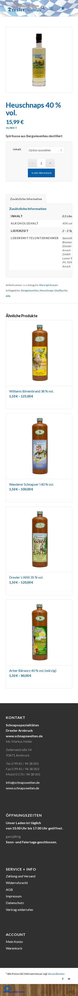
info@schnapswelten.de (23, 782)
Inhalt (17, 149)
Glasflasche (60, 290)
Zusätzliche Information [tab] (26, 199)
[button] (7, 988)
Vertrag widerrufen (19, 909)
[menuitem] (41, 8)
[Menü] (51, 8)
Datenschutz (15, 903)
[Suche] (41, 8)
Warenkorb (14, 948)
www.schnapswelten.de (22, 788)
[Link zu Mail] (69, 979)
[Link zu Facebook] (63, 979)
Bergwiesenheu (30, 290)
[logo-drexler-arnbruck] (32, 8)
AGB (9, 889)
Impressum (14, 896)
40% (8, 296)
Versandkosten (56, 973)
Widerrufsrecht (17, 883)
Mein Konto (14, 942)
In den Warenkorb (41, 172)
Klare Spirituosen (48, 285)
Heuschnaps (46, 290)
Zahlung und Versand (20, 876)
